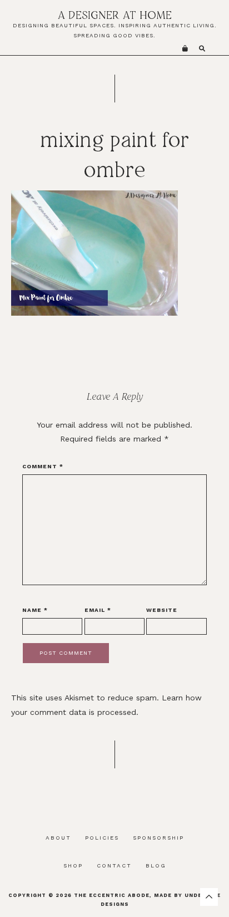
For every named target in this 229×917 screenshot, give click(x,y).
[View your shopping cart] (185, 49)
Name (35, 610)
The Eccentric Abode (112, 895)
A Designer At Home (115, 15)
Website (161, 610)
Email (97, 610)
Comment (42, 466)
